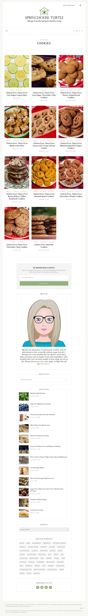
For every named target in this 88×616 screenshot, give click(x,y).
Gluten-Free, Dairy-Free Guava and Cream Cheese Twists (44, 145)
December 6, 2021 (71, 151)
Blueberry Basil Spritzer (37, 393)
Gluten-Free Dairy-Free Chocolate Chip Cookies (16, 245)
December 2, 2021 (71, 199)
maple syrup (34, 558)
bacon (22, 543)
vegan (29, 573)
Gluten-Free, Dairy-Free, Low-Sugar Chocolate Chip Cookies (44, 95)
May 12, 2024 (16, 98)
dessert (52, 550)
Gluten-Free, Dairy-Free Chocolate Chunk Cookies (71, 195)
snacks (37, 566)
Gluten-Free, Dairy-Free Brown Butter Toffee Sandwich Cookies (17, 196)
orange (49, 558)
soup (44, 566)
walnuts (37, 573)
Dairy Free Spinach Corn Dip (39, 436)
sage (21, 566)
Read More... (45, 364)
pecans (56, 558)
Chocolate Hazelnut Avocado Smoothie (42, 415)
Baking (62, 90)
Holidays (79, 191)
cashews (43, 547)
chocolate (61, 547)
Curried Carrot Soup (36, 510)
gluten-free (31, 554)
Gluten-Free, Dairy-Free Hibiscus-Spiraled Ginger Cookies (71, 145)
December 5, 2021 (17, 202)
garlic (60, 550)
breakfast (47, 543)
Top (81, 608)
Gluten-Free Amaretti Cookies (44, 245)
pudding (32, 562)
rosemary (60, 562)
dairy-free (43, 550)
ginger (22, 554)
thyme (61, 569)
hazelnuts (42, 554)
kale (49, 554)
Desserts (19, 90)
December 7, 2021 (44, 151)
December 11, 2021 (71, 100)
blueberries (37, 543)
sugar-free (60, 566)
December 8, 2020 (44, 250)
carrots (23, 547)
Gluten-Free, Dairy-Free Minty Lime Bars (17, 144)
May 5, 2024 (44, 100)
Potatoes (23, 562)
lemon (56, 554)
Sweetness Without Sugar (38, 500)
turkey (22, 573)
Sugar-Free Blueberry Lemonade (40, 404)
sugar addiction (26, 569)
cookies (44, 90)
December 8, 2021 (17, 149)
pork (63, 558)
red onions (51, 562)
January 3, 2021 (17, 250)
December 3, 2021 (44, 199)
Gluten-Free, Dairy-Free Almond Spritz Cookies (44, 195)
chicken (52, 547)
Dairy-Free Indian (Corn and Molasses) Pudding (45, 446)
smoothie (29, 566)
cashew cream (33, 547)
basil (28, 543)
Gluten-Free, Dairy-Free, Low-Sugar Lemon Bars (17, 94)
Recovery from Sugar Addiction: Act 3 (42, 478)
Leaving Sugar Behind (37, 468)
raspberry (40, 562)
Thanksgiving (52, 569)
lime (61, 554)
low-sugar (23, 558)
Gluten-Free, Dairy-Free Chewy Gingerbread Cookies (71, 95)
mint (42, 558)
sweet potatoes (39, 569)
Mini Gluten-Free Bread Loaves (40, 425)
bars (12, 90)
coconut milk (24, 550)
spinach (51, 566)
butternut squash (59, 543)
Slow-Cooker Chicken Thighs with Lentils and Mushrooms (48, 457)
